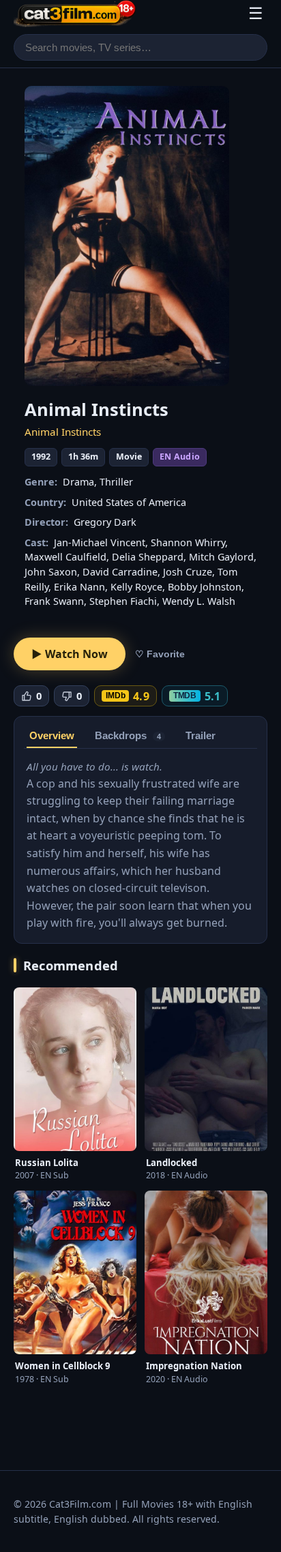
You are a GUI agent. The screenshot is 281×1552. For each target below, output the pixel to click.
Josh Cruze (187, 571)
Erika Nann (79, 586)
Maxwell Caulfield (65, 556)
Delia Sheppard (147, 556)
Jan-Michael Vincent (99, 542)
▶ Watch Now (69, 653)
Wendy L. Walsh (198, 601)
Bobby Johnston (204, 586)
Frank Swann (54, 601)
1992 (40, 456)
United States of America (129, 502)
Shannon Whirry (188, 542)
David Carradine (120, 571)
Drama (78, 481)
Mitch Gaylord (221, 556)
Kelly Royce (136, 586)
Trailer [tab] (201, 735)
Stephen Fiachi (123, 601)
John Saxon (51, 571)
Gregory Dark (105, 522)
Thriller (116, 481)
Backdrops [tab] (128, 735)
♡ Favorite (160, 653)
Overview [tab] (51, 735)
